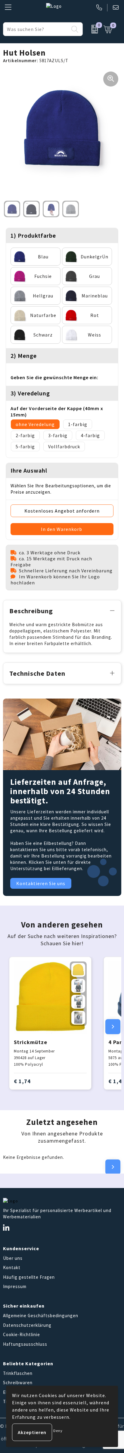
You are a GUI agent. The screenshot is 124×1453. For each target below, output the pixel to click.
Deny (58, 1430)
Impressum (14, 1286)
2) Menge (24, 355)
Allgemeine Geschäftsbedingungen (40, 1315)
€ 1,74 (22, 1081)
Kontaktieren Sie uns (40, 883)
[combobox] (36, 29)
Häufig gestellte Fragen (29, 1277)
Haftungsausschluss (25, 1344)
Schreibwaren (18, 1382)
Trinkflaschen (18, 1373)
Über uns (13, 1258)
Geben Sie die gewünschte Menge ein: (54, 377)
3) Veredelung (30, 393)
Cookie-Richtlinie (21, 1334)
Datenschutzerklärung (27, 1325)
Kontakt (11, 1267)
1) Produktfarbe (33, 235)
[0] (91, 29)
